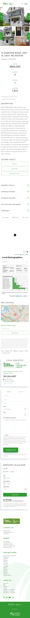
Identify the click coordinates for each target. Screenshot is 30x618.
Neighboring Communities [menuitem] (9, 555)
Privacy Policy (5, 444)
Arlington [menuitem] (5, 564)
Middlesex (15, 351)
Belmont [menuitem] (5, 561)
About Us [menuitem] (5, 583)
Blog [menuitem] (4, 585)
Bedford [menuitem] (5, 572)
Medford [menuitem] (5, 558)
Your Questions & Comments (9, 417)
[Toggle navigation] (26, 4)
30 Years (6, 471)
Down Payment (6, 481)
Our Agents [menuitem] (6, 586)
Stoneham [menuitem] (5, 563)
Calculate (15, 495)
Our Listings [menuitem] (6, 541)
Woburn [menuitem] (5, 567)
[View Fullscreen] (3, 312)
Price (4, 475)
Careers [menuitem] (5, 588)
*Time (4, 412)
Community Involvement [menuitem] (9, 589)
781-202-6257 (9, 376)
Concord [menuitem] (5, 570)
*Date (4, 406)
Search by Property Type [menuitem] (9, 546)
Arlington (21, 351)
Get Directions (15, 333)
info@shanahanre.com (8, 532)
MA (11, 351)
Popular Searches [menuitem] (7, 547)
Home (2, 351)
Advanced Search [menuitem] (7, 543)
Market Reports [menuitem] (7, 575)
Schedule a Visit (21, 391)
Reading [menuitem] (5, 560)
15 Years (12, 471)
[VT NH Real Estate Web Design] (15, 614)
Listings (7, 351)
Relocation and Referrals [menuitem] (9, 592)
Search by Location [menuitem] (8, 544)
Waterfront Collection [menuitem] (8, 591)
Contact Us (5, 383)
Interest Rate (6, 486)
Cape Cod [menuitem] (5, 573)
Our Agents (10, 383)
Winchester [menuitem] (6, 557)
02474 (26, 351)
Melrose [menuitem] (5, 569)
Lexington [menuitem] (5, 566)
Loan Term (5, 468)
